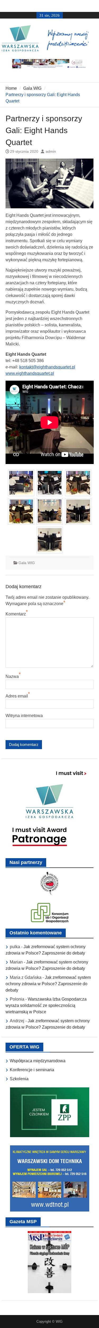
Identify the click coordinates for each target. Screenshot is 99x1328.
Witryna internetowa (24, 715)
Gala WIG (26, 563)
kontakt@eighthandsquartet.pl (47, 367)
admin (51, 151)
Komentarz (16, 614)
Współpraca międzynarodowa (37, 1061)
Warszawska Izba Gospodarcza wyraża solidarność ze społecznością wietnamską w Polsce (46, 1005)
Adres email (17, 696)
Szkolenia (19, 1079)
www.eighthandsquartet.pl (30, 373)
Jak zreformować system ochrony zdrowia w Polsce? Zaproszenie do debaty (48, 983)
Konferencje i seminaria (32, 1070)
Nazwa (12, 676)
